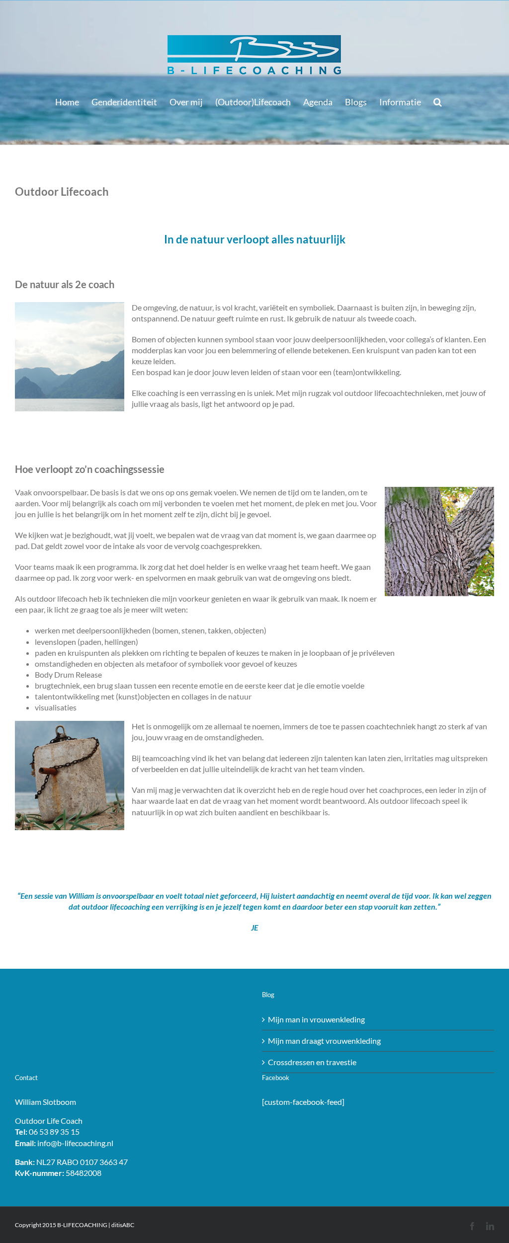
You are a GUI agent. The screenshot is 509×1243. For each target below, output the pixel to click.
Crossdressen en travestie (312, 1062)
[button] (437, 101)
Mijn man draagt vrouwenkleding (324, 1040)
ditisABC (122, 1225)
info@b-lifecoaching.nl (75, 1143)
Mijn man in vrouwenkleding (316, 1019)
